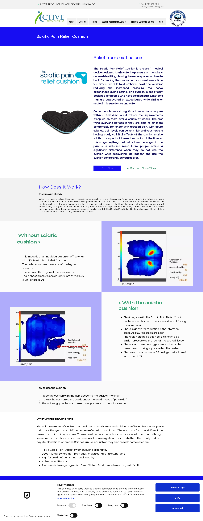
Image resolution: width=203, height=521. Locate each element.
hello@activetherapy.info (152, 6)
